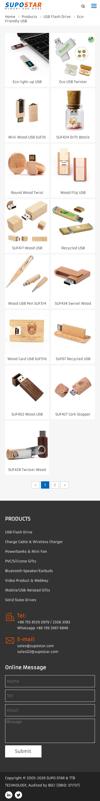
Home (10, 17)
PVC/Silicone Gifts (20, 561)
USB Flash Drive (57, 17)
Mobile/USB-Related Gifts (27, 590)
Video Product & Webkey (26, 580)
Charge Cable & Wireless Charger (34, 542)
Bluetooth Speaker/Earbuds (29, 571)
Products (29, 17)
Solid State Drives (20, 600)
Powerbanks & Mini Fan (26, 551)
